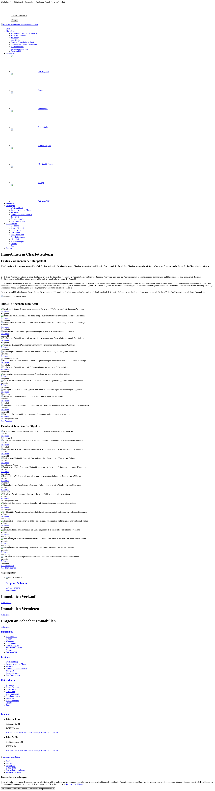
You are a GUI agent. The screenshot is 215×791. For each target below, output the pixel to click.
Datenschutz (11, 768)
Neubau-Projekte (12, 645)
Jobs (7, 705)
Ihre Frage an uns (13, 675)
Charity (9, 703)
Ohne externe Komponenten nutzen (41, 789)
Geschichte (10, 692)
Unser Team (11, 689)
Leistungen (10, 206)
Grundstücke (11, 643)
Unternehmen (11, 223)
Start (8, 29)
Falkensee (5, 311)
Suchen (14, 20)
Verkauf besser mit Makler (16, 664)
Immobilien (10, 53)
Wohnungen (11, 641)
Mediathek (10, 698)
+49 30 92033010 (13, 750)
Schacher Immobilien (11, 757)
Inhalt (8, 761)
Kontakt (9, 248)
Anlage (9, 650)
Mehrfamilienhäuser (14, 648)
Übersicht (10, 685)
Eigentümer (10, 31)
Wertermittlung (12, 662)
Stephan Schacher (17, 583)
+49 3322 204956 (27, 732)
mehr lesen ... (6, 603)
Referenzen (10, 203)
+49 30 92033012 (27, 750)
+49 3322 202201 (13, 588)
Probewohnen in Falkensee (16, 668)
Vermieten (10, 666)
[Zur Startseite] (19, 24)
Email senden (11, 590)
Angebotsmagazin (13, 696)
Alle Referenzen (7, 566)
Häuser (9, 639)
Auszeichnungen (12, 701)
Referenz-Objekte (13, 652)
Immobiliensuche (12, 673)
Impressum (10, 766)
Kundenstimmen (12, 694)
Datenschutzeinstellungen (16, 770)
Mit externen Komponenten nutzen (14, 789)
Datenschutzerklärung (74, 784)
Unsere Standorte (13, 687)
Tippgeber (10, 671)
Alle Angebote (6, 421)
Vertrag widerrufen (13, 772)
